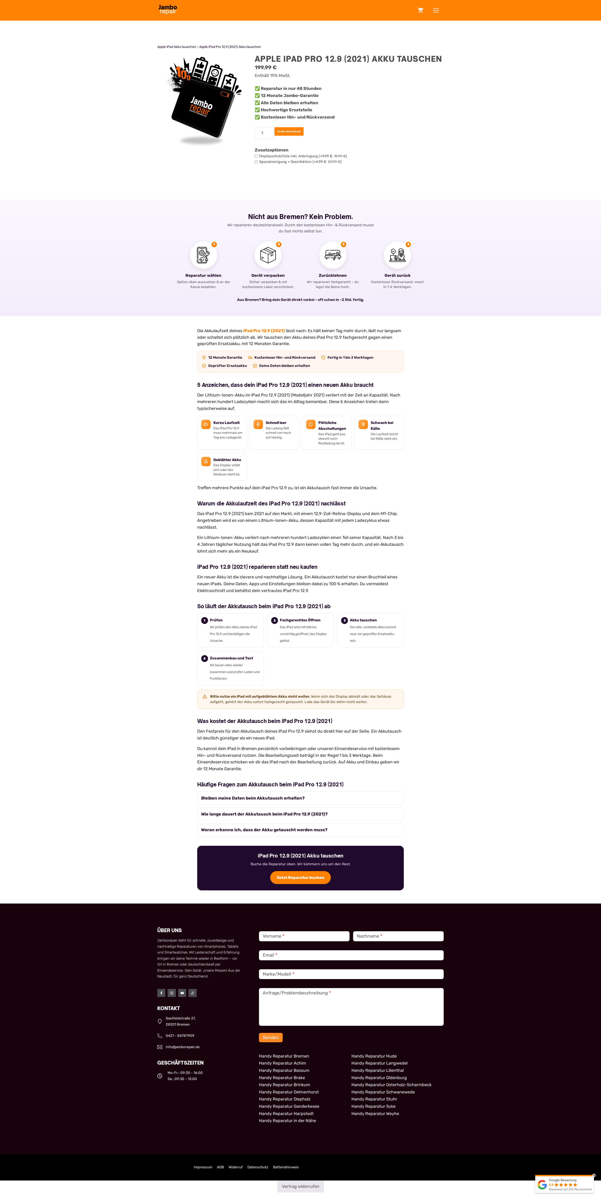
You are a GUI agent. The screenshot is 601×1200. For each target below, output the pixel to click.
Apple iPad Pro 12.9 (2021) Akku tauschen (230, 47)
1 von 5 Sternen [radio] (160, 1162)
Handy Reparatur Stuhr (374, 1099)
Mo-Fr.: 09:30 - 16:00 (185, 1073)
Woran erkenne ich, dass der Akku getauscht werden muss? (264, 829)
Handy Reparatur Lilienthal (377, 1070)
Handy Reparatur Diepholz (284, 1099)
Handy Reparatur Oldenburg (379, 1077)
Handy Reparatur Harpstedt (286, 1113)
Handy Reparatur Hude (374, 1056)
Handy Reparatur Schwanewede (383, 1092)
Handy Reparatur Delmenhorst (289, 1092)
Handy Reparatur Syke (373, 1106)
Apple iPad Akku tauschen (176, 47)
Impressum (203, 1167)
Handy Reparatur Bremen (284, 1056)
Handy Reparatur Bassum (284, 1070)
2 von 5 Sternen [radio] (167, 1162)
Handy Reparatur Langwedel (379, 1063)
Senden (271, 1037)
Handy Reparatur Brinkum (284, 1084)
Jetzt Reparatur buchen (300, 877)
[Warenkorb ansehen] (420, 10)
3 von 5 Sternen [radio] (173, 1162)
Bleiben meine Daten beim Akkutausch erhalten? (253, 798)
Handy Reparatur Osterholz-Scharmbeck (391, 1084)
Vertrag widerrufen (300, 1186)
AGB (220, 1167)
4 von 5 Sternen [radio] (180, 1162)
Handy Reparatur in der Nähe (287, 1120)
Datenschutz (257, 1167)
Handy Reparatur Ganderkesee (289, 1106)
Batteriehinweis (286, 1167)
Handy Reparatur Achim (282, 1063)
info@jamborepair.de (183, 1047)
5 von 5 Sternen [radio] (186, 1162)
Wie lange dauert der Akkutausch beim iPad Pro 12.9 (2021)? (264, 814)
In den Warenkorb (289, 131)
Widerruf (236, 1167)
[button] (436, 10)
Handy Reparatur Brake (282, 1077)
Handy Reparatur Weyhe (375, 1113)
